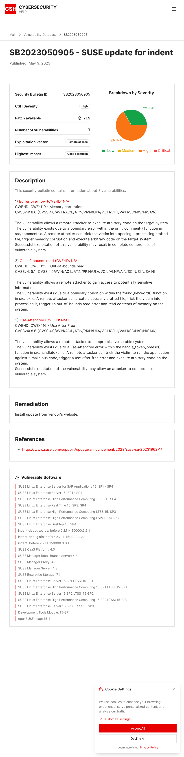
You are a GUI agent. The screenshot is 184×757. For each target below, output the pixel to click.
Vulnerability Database (40, 34)
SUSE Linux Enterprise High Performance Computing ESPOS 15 (64, 518)
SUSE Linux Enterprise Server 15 (42, 493)
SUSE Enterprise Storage (36, 574)
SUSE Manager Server (34, 568)
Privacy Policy (149, 747)
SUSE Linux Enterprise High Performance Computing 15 (59, 499)
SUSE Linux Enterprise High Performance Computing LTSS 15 (63, 511)
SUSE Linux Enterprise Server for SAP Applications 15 (57, 486)
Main (12, 34)
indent (22, 543)
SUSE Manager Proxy (34, 562)
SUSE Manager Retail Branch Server (44, 556)
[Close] (174, 689)
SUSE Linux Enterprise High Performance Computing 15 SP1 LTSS (66, 587)
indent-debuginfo (31, 537)
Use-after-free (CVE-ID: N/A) (44, 320)
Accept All (138, 728)
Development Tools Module (38, 612)
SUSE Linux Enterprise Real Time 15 (44, 505)
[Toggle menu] (174, 8)
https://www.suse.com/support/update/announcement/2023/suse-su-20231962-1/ (92, 449)
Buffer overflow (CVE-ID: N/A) (45, 201)
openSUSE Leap (30, 618)
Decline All (138, 738)
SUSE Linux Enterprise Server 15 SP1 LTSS (49, 581)
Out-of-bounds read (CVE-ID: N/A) (49, 260)
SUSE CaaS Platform (33, 549)
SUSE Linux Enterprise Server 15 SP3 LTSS (49, 606)
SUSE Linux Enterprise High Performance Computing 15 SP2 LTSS (66, 600)
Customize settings (116, 719)
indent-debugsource (33, 530)
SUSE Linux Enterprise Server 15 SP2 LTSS (49, 593)
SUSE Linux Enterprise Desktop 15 (43, 524)
